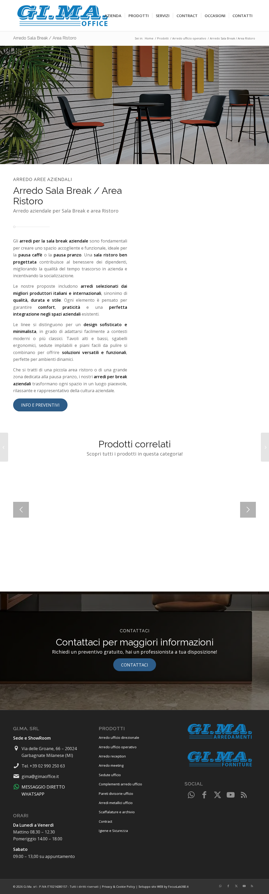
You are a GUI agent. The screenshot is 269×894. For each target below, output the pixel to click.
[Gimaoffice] (63, 15)
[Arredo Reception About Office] (265, 447)
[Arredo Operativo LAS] (4, 447)
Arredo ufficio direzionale (119, 737)
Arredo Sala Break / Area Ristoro (44, 38)
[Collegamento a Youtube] (230, 795)
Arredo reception (112, 756)
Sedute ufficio (110, 774)
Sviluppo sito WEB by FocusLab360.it (163, 886)
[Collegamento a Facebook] (204, 795)
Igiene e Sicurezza (113, 830)
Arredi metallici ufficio (116, 802)
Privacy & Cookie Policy (118, 886)
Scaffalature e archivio (117, 812)
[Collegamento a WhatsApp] (191, 795)
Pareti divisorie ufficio (116, 793)
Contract (105, 821)
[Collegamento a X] (217, 795)
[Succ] (248, 510)
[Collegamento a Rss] (243, 795)
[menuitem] (113, 15)
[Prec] (21, 510)
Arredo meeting (111, 765)
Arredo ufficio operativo (118, 747)
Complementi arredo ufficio (120, 784)
